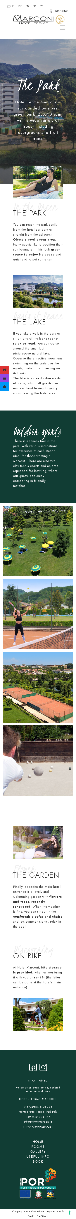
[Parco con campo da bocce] (38, 760)
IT (13, 6)
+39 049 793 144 (38, 1117)
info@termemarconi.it (38, 1122)
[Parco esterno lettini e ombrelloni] (38, 541)
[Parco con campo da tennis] (38, 614)
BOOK (38, 1161)
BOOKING (62, 11)
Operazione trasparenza (44, 1211)
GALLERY (38, 1151)
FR (34, 6)
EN (27, 6)
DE (20, 6)
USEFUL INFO (38, 1156)
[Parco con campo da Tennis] (38, 687)
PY (41, 6)
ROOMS (38, 1146)
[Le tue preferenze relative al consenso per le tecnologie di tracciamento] (69, 1212)
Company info (20, 1211)
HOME (38, 1141)
